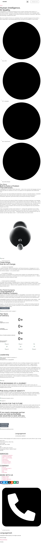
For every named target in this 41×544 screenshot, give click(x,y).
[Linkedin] (6, 482)
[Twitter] (4, 482)
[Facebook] (1, 482)
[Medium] (14, 482)
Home (1, 5)
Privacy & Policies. (3, 539)
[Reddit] (12, 482)
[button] (27, 2)
